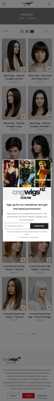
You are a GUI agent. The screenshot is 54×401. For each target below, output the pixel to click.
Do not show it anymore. (29, 237)
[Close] (50, 160)
